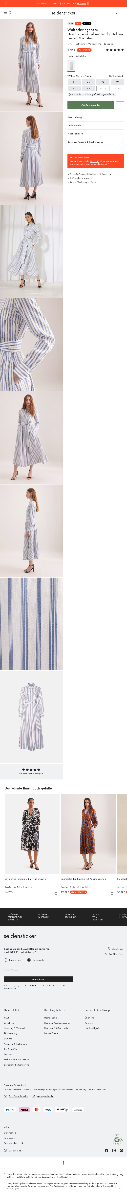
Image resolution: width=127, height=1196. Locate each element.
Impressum (9, 1137)
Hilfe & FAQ (11, 1010)
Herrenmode (38, 960)
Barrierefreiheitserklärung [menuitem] (16, 1064)
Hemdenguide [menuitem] (51, 1017)
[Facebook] (106, 1150)
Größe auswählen (90, 105)
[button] (31, 773)
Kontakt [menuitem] (8, 1054)
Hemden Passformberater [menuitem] (57, 1022)
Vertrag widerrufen (45, 1096)
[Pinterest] (121, 1150)
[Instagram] (114, 1150)
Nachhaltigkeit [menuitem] (92, 1028)
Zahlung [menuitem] (8, 1038)
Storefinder (117, 948)
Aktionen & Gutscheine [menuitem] (15, 1043)
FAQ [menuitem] (6, 1017)
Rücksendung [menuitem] (11, 1033)
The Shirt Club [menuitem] (11, 1049)
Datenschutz (10, 1132)
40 (117, 81)
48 (115, 88)
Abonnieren (38, 978)
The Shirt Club (116, 954)
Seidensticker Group (97, 1010)
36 (88, 81)
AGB (6, 1127)
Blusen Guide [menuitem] (51, 1033)
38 (103, 81)
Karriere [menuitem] (89, 1022)
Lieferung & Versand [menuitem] (14, 1028)
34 (74, 81)
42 (74, 88)
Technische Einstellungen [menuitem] (16, 1059)
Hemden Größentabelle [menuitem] (56, 1028)
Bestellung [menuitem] (9, 1022)
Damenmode (15, 960)
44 (88, 88)
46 (101, 88)
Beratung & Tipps (54, 1010)
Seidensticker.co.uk (13, 1143)
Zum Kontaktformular (18, 1096)
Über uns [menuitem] (89, 1017)
